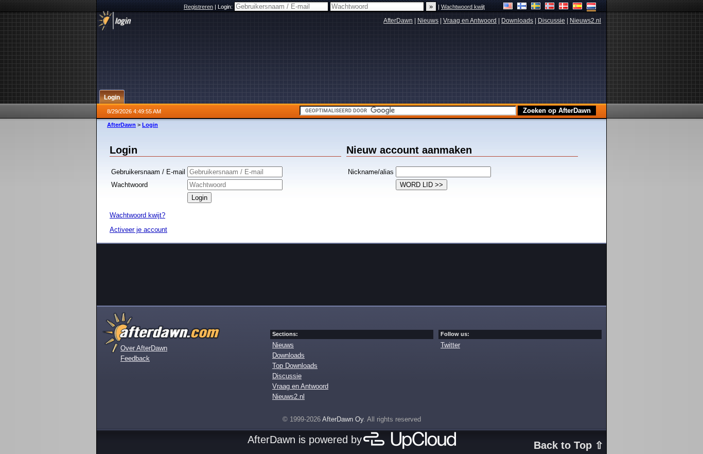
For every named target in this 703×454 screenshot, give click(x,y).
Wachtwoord (129, 185)
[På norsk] (550, 7)
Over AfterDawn (143, 348)
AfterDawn (398, 20)
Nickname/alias (371, 172)
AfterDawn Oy (342, 419)
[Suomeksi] (522, 7)
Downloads (517, 20)
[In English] (508, 7)
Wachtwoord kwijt (463, 7)
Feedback (135, 358)
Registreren (198, 7)
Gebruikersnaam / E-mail (148, 172)
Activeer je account (138, 229)
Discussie (551, 20)
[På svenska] (536, 7)
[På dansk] (564, 7)
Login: (226, 7)
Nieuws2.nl (585, 20)
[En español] (578, 7)
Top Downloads (295, 365)
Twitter (450, 345)
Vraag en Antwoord (470, 20)
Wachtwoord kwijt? (137, 215)
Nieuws (427, 20)
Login (150, 125)
